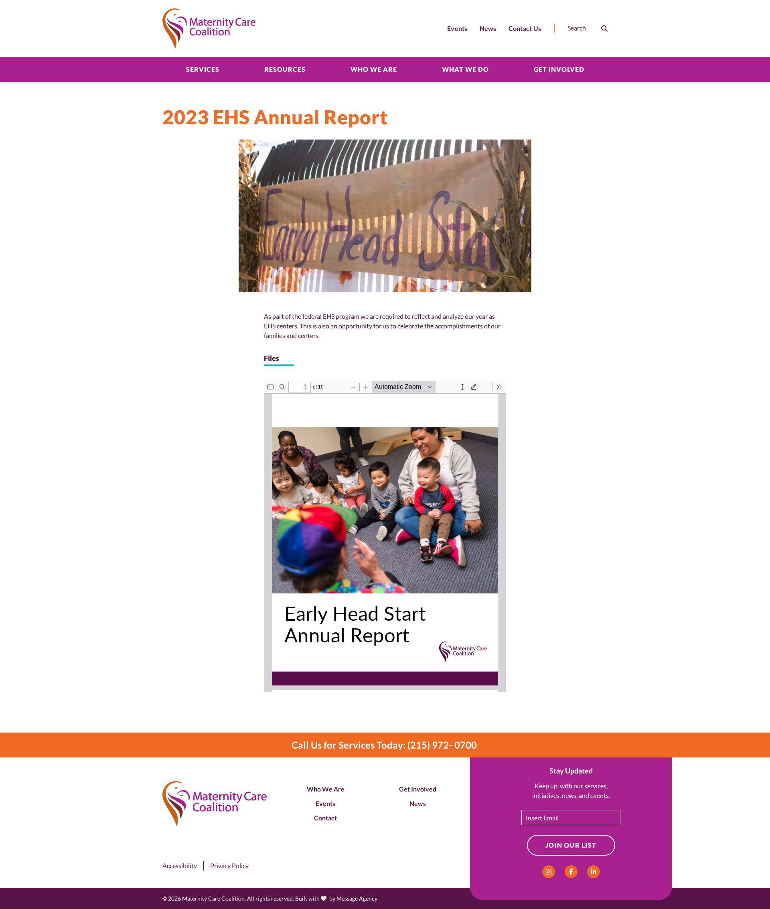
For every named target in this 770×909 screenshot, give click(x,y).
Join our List (570, 845)
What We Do (465, 69)
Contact (325, 818)
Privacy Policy (229, 865)
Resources (285, 69)
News (417, 803)
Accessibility (179, 865)
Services (202, 69)
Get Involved (559, 69)
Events (325, 803)
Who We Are (374, 69)
